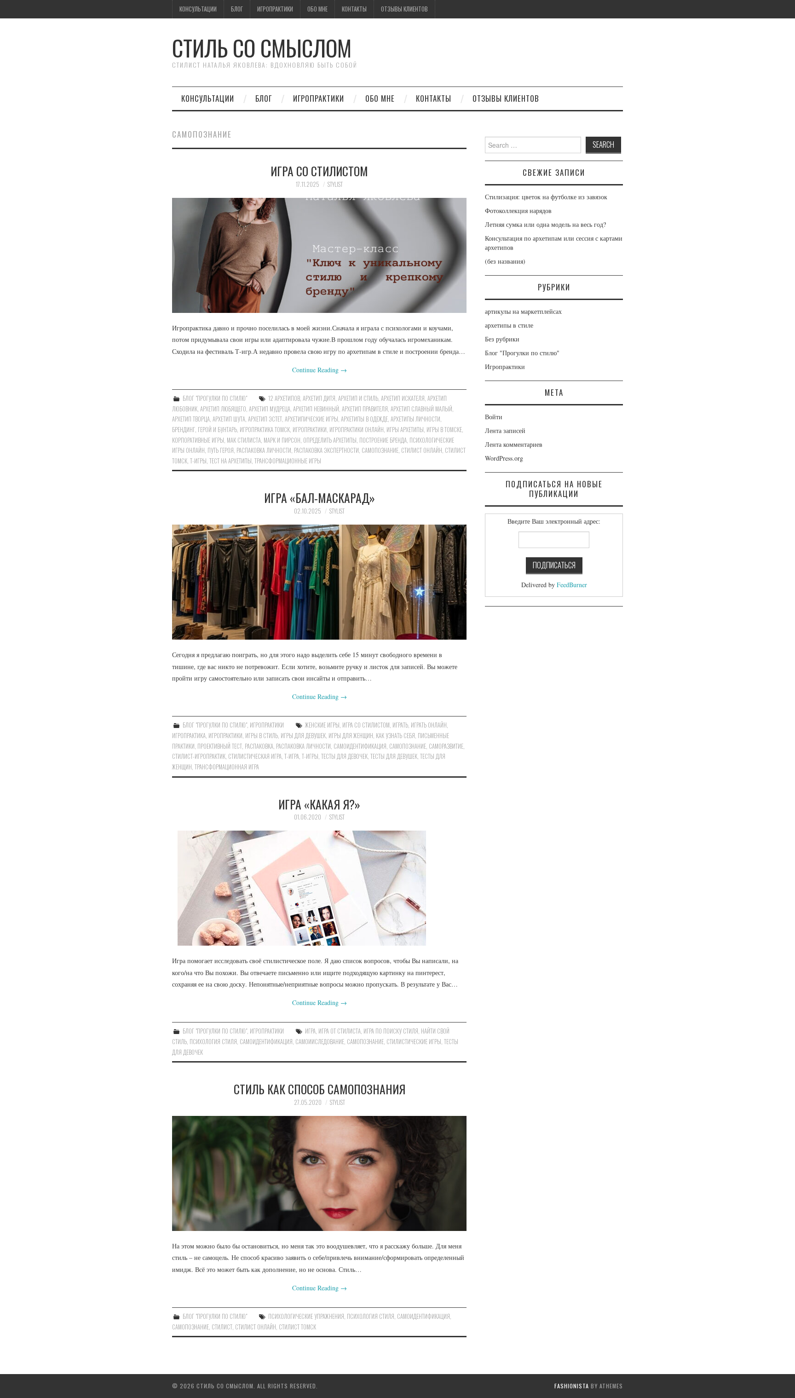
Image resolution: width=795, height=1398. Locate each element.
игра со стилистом (366, 725)
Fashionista (571, 1385)
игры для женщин (350, 735)
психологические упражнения (306, 1316)
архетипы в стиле (509, 325)
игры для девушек (303, 735)
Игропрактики (275, 9)
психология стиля (213, 1041)
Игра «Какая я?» (319, 804)
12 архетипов (284, 398)
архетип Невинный (316, 408)
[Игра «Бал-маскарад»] (319, 582)
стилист (222, 1327)
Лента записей (505, 430)
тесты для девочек (344, 756)
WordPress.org (504, 458)
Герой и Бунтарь (217, 429)
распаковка (259, 746)
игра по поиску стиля (390, 1031)
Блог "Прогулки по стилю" (215, 398)
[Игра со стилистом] (319, 255)
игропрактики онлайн (356, 429)
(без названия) (505, 261)
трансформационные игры (287, 460)
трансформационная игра (227, 767)
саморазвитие (446, 746)
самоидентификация (360, 746)
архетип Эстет (265, 419)
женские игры (322, 725)
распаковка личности (263, 450)
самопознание (380, 450)
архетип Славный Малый (421, 408)
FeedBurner (572, 584)
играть (400, 725)
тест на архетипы (230, 460)
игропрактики (310, 429)
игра (310, 1031)
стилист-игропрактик (198, 756)
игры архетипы (405, 429)
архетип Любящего (223, 408)
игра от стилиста (339, 1031)
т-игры (310, 756)
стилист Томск (297, 1327)
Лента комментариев (513, 444)
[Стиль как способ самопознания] (319, 1173)
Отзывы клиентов (404, 9)
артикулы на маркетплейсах (523, 311)
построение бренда (383, 440)
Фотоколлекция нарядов (518, 210)
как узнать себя (395, 735)
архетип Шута (229, 419)
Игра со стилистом (319, 170)
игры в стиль (261, 735)
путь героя (220, 450)
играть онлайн (429, 725)
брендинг (183, 429)
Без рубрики (502, 339)
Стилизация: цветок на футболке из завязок (546, 196)
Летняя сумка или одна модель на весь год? (545, 224)
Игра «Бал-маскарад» (319, 497)
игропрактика (189, 735)
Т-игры (198, 460)
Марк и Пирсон (282, 440)
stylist (335, 184)
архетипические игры (311, 419)
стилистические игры (413, 1041)
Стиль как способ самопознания (319, 1089)
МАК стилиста (244, 440)
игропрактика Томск (265, 429)
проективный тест (219, 746)
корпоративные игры (198, 440)
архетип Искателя (403, 398)
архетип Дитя (319, 398)
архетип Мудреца (269, 408)
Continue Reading (319, 369)
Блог (237, 9)
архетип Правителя (365, 408)
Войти (493, 416)
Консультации (198, 9)
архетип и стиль (358, 398)
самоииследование (319, 1041)
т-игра (291, 756)
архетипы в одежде (364, 419)
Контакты (354, 9)
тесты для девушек (393, 756)
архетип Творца (191, 419)
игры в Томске (444, 429)
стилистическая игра (255, 756)
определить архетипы (330, 440)
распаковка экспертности (326, 450)
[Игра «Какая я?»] (319, 888)
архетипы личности (415, 419)
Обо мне (317, 9)
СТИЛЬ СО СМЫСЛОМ (261, 47)
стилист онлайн (421, 450)
